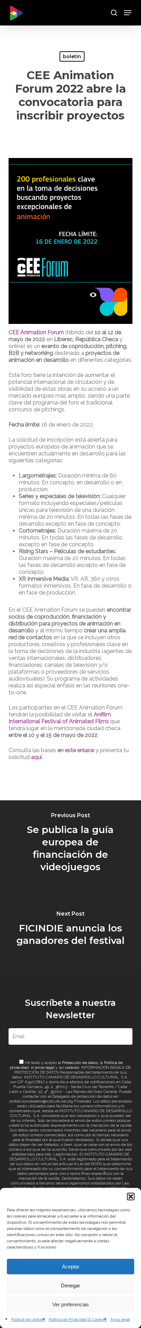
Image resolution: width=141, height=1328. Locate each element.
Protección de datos (80, 1062)
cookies (72, 1067)
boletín (72, 56)
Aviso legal (120, 1319)
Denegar (70, 1285)
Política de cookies (28, 1319)
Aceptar (70, 1266)
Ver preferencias (70, 1304)
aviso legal (44, 1067)
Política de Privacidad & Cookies (78, 1319)
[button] (130, 1196)
